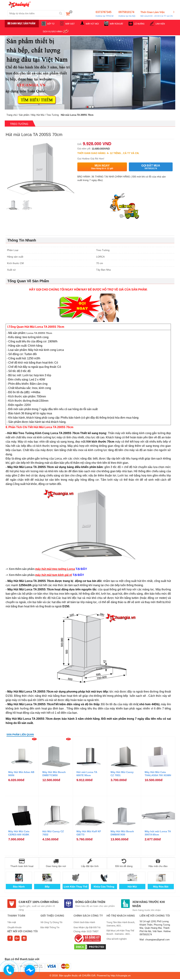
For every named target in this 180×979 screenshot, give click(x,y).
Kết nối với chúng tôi (22, 931)
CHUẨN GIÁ (88, 975)
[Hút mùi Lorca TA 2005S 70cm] (13, 205)
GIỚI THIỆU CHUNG (52, 915)
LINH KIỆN (160, 24)
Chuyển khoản (14, 927)
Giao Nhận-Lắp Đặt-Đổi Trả (86, 927)
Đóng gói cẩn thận (90, 902)
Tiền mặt (11, 922)
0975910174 (126, 14)
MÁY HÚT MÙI (92, 24)
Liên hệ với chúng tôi (155, 915)
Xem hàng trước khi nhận (148, 904)
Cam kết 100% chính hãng (39, 902)
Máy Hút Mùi (37, 115)
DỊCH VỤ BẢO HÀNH (52, 31)
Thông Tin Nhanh (21, 240)
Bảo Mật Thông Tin (49, 927)
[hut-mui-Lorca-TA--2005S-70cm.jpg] (27, 205)
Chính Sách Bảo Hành (84, 922)
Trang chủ (12, 115)
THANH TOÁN (16, 915)
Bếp (47, 886)
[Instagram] (24, 938)
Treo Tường (52, 115)
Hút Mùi (132, 886)
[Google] (17, 938)
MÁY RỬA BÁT (116, 24)
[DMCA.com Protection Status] (90, 946)
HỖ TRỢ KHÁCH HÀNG (121, 915)
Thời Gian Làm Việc (156, 14)
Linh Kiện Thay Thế (75, 886)
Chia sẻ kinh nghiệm (117, 939)
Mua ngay (102, 167)
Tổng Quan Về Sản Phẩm (28, 281)
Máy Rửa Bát (160, 886)
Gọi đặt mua (150, 167)
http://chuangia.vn (121, 975)
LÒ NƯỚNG (139, 24)
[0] (68, 14)
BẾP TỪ (50, 24)
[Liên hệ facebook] (29, 970)
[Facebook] (10, 938)
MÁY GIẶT (70, 24)
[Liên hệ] (8, 970)
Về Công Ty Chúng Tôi (51, 922)
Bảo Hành (19, 886)
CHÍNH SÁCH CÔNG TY (88, 915)
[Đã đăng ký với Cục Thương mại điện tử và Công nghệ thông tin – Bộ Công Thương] (87, 938)
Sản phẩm (24, 115)
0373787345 (104, 14)
